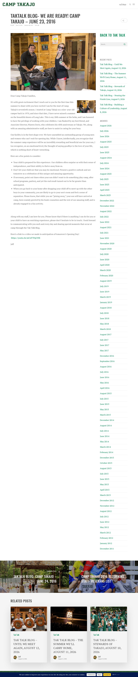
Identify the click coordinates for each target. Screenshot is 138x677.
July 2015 (104, 398)
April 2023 (104, 189)
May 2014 (104, 441)
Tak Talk (37, 25)
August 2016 (106, 366)
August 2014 (106, 425)
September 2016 (107, 361)
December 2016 (107, 355)
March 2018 (105, 329)
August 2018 (106, 307)
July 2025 (104, 147)
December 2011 (107, 548)
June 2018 (104, 318)
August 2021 (106, 227)
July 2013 (104, 473)
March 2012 (105, 532)
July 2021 (104, 232)
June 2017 (104, 345)
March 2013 (105, 495)
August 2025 (106, 141)
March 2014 (105, 447)
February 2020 (106, 275)
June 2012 (104, 521)
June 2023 (104, 184)
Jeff (13, 25)
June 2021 (104, 238)
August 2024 (106, 157)
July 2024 (104, 163)
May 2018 (104, 323)
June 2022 (104, 222)
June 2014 (104, 436)
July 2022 (104, 216)
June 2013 (104, 479)
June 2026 (104, 136)
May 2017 (104, 350)
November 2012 (107, 505)
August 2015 (106, 393)
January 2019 (106, 302)
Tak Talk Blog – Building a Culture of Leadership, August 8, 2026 (113, 108)
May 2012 (104, 527)
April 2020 (104, 264)
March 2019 (105, 297)
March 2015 (105, 414)
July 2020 (104, 254)
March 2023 (105, 195)
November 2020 (107, 243)
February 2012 (106, 538)
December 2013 (107, 457)
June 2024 (104, 168)
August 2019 (106, 280)
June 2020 (104, 259)
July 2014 (104, 430)
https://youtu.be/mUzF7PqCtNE (25, 237)
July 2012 (104, 516)
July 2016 (104, 372)
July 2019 (104, 286)
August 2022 (106, 211)
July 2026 (104, 131)
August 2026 (106, 125)
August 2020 (106, 248)
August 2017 (106, 334)
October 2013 (106, 463)
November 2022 (107, 206)
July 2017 (104, 339)
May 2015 (104, 409)
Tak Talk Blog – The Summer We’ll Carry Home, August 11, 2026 (113, 77)
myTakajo (122, 4)
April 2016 (104, 388)
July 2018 (104, 313)
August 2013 (106, 468)
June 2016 (104, 377)
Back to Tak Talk (112, 35)
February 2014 (106, 452)
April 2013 (104, 489)
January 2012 (106, 543)
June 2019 (104, 291)
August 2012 (106, 511)
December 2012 (107, 500)
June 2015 (104, 404)
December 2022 (107, 200)
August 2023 (106, 173)
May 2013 (104, 484)
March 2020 (105, 270)
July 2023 (104, 179)
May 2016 (104, 382)
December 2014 (107, 420)
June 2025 (104, 152)
